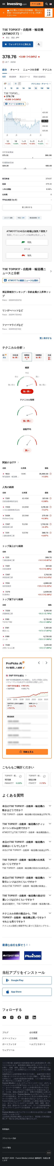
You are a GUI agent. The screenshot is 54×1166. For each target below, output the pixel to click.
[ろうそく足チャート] (5, 83)
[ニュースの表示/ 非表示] (19, 83)
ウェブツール (8, 1050)
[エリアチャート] (9, 83)
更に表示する (27, 207)
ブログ (5, 1032)
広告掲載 (33, 1038)
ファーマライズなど (12, 324)
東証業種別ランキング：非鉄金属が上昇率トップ (26, 293)
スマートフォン (9, 1038)
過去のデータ (25, 77)
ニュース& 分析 (31, 69)
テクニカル (48, 69)
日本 (23, 218)
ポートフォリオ (9, 1044)
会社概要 (33, 1032)
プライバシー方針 (9, 1138)
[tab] (15, 357)
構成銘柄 (12, 77)
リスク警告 (6, 1148)
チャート (15, 69)
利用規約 (5, 1129)
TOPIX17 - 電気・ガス (13, 776)
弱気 (29, 242)
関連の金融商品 (39, 77)
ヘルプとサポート (37, 1044)
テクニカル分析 (12, 347)
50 (39, 218)
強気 (29, 255)
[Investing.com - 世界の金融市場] (17, 4)
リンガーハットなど (12, 310)
